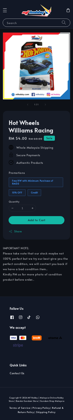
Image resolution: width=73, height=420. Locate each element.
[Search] (64, 22)
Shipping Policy (45, 412)
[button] (5, 10)
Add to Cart (36, 220)
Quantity (14, 201)
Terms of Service (19, 408)
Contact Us (17, 373)
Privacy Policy (41, 408)
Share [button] (18, 231)
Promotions (17, 173)
